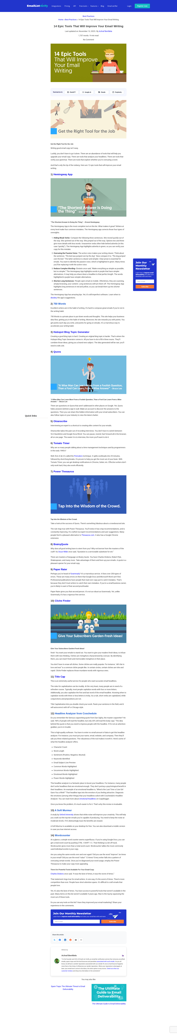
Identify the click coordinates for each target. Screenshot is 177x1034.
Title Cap (60, 676)
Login (129, 6)
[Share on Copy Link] (81, 940)
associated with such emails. (106, 961)
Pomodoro (78, 456)
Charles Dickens (57, 874)
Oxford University (66, 815)
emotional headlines (87, 799)
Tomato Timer (61, 443)
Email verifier (113, 6)
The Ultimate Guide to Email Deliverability (109, 1004)
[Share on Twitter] (54, 940)
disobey (54, 298)
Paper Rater (60, 569)
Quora (57, 351)
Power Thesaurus (63, 471)
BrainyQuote (60, 544)
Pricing (67, 6)
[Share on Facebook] (60, 940)
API (74, 6)
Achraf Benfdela (105, 31)
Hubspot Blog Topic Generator (71, 332)
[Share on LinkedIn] (65, 940)
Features (93, 6)
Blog (102, 6)
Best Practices (88, 16)
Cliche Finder (62, 600)
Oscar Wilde (63, 552)
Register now (142, 6)
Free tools (83, 6)
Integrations (56, 6)
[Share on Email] (76, 940)
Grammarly (75, 574)
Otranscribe (60, 421)
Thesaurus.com (88, 535)
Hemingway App (63, 174)
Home (60, 19)
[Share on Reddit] (70, 940)
